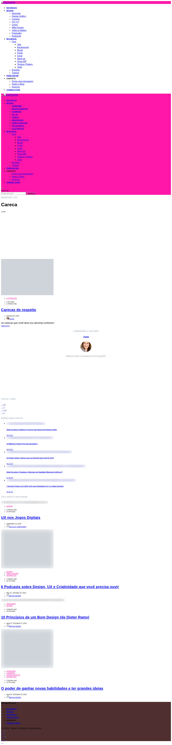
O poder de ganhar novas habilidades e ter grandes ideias (52, 688)
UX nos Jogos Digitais (20, 518)
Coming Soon (13, 90)
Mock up (21, 59)
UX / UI (15, 22)
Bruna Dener (15, 596)
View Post (5, 326)
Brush (20, 50)
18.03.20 (9, 450)
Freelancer (12, 76)
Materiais (11, 8)
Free (14, 42)
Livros (15, 25)
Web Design (18, 27)
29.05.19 (9, 492)
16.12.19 (9, 464)
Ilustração (16, 36)
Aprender (16, 13)
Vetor (19, 67)
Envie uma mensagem (22, 81)
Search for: (5, 191)
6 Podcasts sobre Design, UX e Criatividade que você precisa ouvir (60, 587)
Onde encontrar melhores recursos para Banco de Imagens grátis (31, 430)
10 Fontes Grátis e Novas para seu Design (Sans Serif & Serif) (30, 458)
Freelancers (12, 574)
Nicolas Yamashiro (17, 527)
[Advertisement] (86, 233)
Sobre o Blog (18, 84)
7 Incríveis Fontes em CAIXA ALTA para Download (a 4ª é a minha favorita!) (35, 486)
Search (31, 193)
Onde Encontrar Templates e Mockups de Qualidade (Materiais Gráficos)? (34, 472)
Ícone (19, 56)
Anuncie (16, 87)
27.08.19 (9, 478)
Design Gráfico (19, 16)
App (19, 44)
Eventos (16, 70)
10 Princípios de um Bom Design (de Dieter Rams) (45, 617)
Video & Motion (19, 30)
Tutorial (15, 73)
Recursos (11, 39)
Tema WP (21, 61)
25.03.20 (9, 435)
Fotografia (17, 33)
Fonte (20, 53)
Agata (11, 319)
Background (23, 47)
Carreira (16, 19)
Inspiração (11, 575)
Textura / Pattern (25, 64)
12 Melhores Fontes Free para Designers (22, 444)
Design (9, 11)
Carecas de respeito (18, 310)
